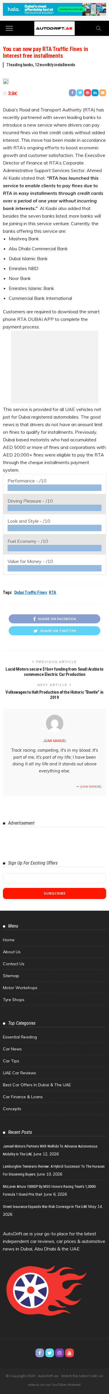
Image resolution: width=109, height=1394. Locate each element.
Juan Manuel (54, 740)
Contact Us (13, 963)
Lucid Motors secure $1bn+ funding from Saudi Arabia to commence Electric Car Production (54, 672)
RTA (52, 592)
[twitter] (49, 1352)
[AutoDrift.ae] (54, 28)
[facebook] (39, 1352)
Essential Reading (20, 1037)
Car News (12, 1049)
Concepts (12, 1108)
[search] (98, 28)
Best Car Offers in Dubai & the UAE (37, 1084)
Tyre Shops (13, 999)
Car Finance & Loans (23, 1096)
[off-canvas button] (9, 28)
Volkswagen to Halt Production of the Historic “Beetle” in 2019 (54, 695)
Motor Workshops (20, 987)
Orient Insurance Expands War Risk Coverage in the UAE (45, 1206)
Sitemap (11, 975)
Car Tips (11, 1061)
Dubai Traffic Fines (30, 592)
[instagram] (59, 1352)
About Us (12, 951)
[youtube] (69, 1352)
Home (9, 939)
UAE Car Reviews (19, 1072)
